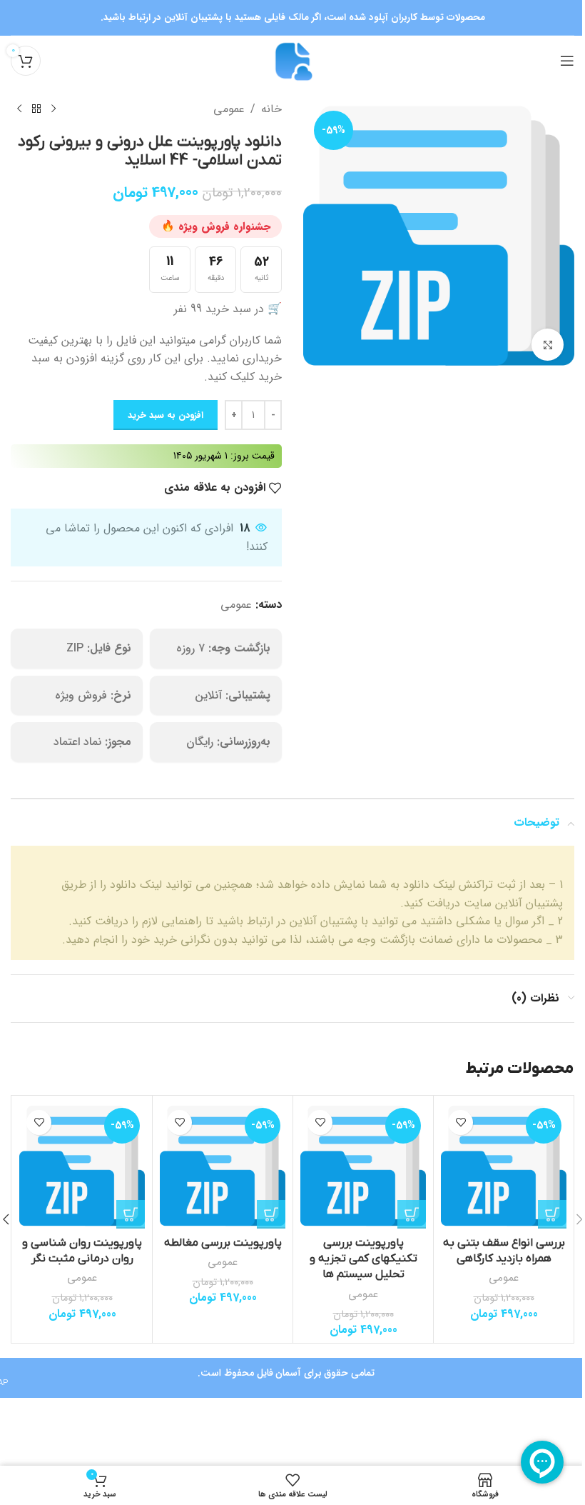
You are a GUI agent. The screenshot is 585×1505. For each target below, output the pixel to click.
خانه (266, 109)
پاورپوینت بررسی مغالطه (219, 1240)
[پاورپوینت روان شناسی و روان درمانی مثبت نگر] (80, 1164)
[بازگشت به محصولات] (36, 109)
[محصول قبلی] (53, 109)
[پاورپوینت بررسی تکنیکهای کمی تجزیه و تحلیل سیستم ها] (356, 1164)
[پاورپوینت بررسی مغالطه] (218, 1164)
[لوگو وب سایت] (287, 60)
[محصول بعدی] (19, 109)
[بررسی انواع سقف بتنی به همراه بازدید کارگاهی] (494, 1164)
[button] (541, 1211)
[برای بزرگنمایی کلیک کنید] (537, 340)
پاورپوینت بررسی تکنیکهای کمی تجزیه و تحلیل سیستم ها (356, 1256)
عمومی (224, 109)
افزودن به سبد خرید (160, 415)
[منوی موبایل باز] (556, 60)
